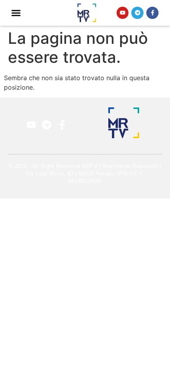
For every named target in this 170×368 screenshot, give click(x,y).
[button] (16, 13)
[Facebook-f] (152, 13)
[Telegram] (137, 13)
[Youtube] (123, 13)
